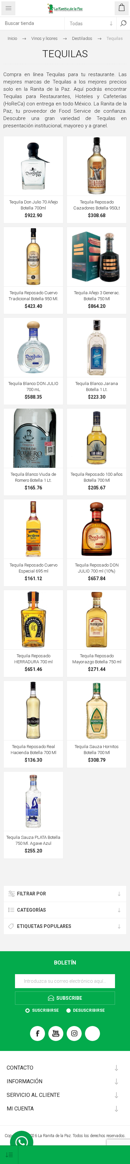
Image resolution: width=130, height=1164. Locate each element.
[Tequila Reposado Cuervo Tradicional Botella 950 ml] (33, 256)
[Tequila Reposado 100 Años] (96, 438)
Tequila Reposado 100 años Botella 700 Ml (97, 477)
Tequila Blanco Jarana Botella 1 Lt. (96, 386)
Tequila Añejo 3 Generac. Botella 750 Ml (97, 295)
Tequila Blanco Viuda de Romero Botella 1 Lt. (33, 477)
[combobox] (32, 23)
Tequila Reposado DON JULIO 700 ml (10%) (97, 568)
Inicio (12, 38)
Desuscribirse (89, 1010)
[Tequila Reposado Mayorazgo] (96, 619)
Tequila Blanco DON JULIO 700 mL (33, 386)
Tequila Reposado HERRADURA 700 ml (33, 658)
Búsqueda (123, 23)
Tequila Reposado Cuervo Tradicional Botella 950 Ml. (33, 295)
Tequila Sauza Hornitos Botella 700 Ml (97, 749)
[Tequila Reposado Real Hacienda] (33, 710)
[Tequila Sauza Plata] (33, 801)
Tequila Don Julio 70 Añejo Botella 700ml (33, 204)
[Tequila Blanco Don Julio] (33, 347)
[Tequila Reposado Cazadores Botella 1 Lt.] (96, 165)
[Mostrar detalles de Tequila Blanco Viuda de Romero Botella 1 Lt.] (33, 438)
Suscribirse (45, 1010)
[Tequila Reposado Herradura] (33, 619)
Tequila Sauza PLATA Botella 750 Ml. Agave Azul (33, 840)
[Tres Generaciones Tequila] (96, 256)
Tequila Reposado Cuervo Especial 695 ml (33, 568)
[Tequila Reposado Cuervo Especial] (33, 529)
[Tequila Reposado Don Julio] (96, 529)
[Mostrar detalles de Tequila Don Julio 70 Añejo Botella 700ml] (33, 165)
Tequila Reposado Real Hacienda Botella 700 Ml (33, 749)
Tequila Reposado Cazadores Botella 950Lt (96, 204)
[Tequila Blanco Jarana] (96, 347)
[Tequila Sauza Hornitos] (96, 710)
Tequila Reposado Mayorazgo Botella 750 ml (96, 658)
